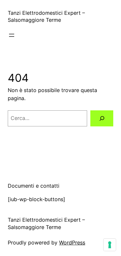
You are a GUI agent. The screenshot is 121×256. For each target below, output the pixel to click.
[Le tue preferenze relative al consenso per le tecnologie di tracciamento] (110, 245)
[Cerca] (101, 118)
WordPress (72, 242)
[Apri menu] (11, 35)
